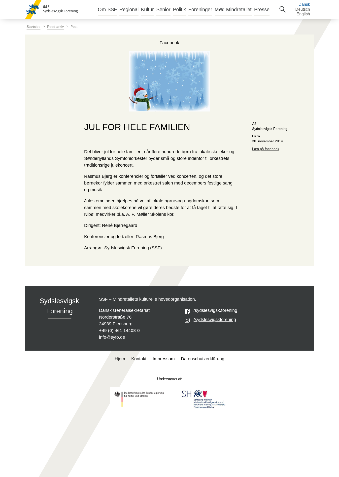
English (303, 14)
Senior (163, 9)
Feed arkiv (55, 27)
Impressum (164, 358)
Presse (262, 9)
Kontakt (138, 358)
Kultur (147, 9)
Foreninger (200, 9)
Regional (128, 9)
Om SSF (107, 9)
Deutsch (302, 9)
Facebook (169, 42)
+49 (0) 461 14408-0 (119, 330)
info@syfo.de (112, 337)
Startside (33, 27)
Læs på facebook (265, 149)
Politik (179, 9)
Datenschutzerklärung (202, 358)
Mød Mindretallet (233, 9)
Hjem (120, 358)
